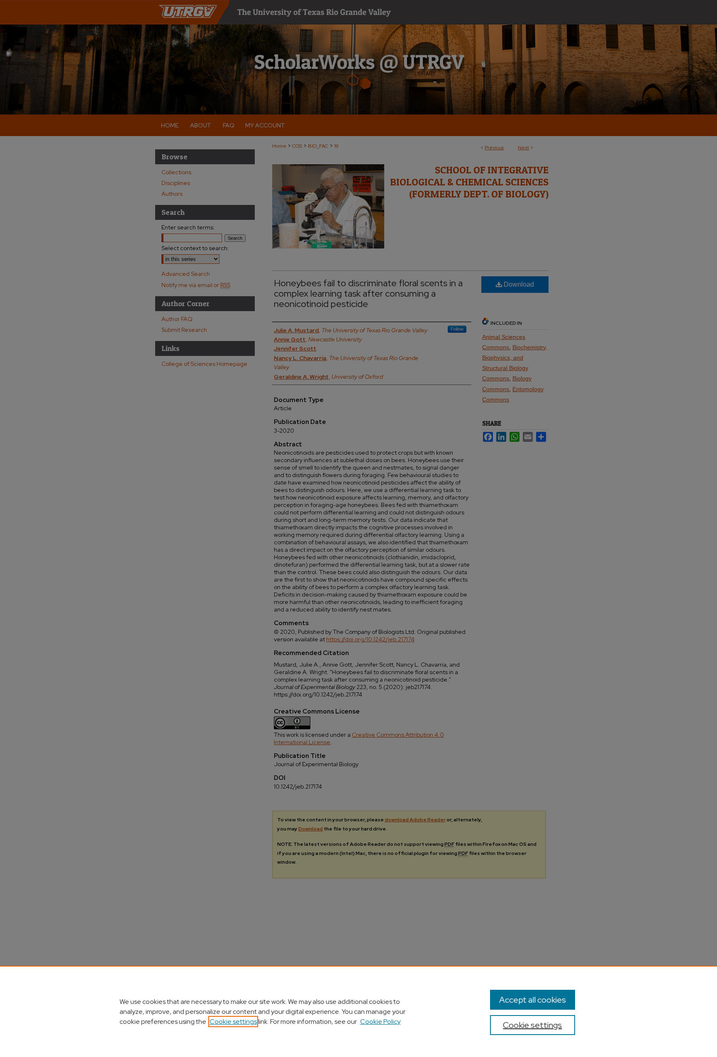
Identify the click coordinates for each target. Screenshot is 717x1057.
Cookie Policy (380, 1021)
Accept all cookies (532, 999)
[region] (358, 1011)
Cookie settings (233, 1021)
